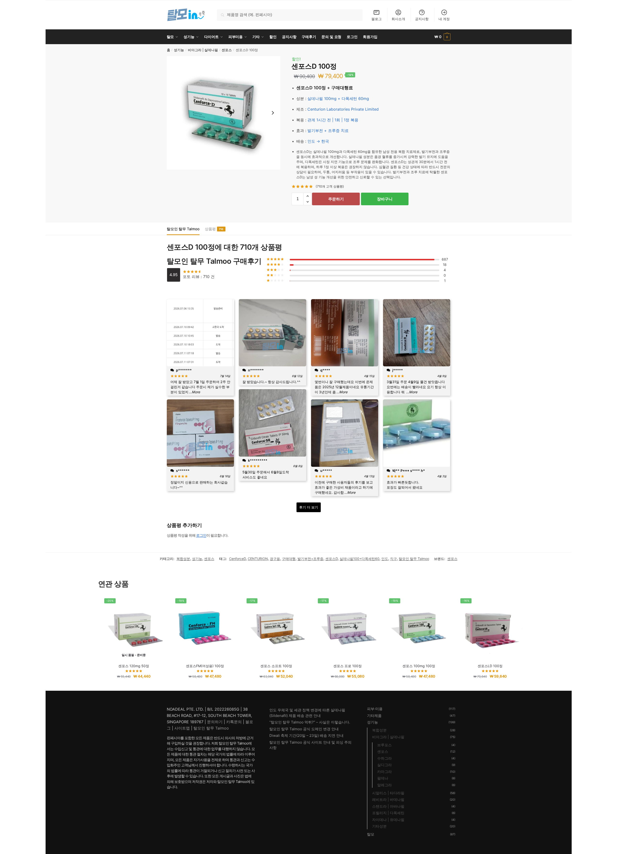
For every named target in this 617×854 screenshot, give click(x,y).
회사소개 (398, 19)
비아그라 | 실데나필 (203, 50)
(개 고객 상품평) (330, 186)
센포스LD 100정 (490, 666)
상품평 (210, 229)
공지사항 (422, 19)
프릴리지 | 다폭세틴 (388, 813)
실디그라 (384, 765)
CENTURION (258, 559)
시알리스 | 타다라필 (388, 793)
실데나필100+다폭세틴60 (359, 559)
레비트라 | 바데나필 (388, 799)
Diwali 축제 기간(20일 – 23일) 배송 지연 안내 (306, 735)
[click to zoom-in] (223, 113)
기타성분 (379, 826)
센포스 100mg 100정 (418, 666)
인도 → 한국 (318, 141)
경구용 (275, 559)
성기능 (179, 50)
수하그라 (384, 758)
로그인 (201, 535)
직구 (393, 559)
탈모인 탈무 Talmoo (183, 229)
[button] (308, 196)
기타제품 (374, 715)
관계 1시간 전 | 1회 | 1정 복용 (332, 119)
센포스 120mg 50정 (133, 666)
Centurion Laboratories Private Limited (343, 109)
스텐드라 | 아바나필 (388, 806)
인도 (384, 559)
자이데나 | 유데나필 (388, 819)
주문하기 (336, 199)
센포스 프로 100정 (347, 666)
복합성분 (183, 559)
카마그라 (384, 771)
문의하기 (215, 721)
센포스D (331, 559)
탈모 (370, 834)
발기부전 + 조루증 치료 (328, 130)
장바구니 (385, 199)
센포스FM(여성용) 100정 (205, 666)
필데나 (382, 778)
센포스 (227, 50)
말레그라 (384, 785)
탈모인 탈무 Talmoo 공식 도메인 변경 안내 (304, 729)
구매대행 (289, 559)
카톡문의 (234, 721)
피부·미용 (375, 708)
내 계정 (444, 19)
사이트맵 (182, 728)
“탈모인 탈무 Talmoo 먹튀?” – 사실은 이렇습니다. (309, 722)
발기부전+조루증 (310, 559)
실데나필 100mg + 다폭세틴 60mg (338, 98)
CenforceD (237, 559)
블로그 (376, 19)
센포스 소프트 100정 (276, 666)
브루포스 (384, 745)
